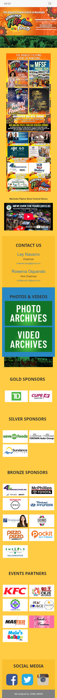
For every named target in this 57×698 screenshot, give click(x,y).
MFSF (7, 3)
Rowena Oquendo (29, 271)
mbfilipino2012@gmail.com (28, 280)
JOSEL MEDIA (36, 693)
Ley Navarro (28, 254)
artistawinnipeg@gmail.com (28, 263)
